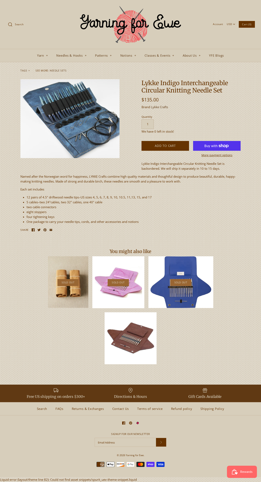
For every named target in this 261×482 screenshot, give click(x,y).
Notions (128, 55)
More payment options (216, 155)
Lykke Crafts (159, 107)
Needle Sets (58, 70)
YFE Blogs (216, 55)
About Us (192, 55)
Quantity (147, 117)
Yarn (42, 55)
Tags (25, 70)
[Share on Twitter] (39, 229)
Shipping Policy (212, 409)
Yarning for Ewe (135, 455)
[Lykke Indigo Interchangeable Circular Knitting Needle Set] (69, 118)
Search (42, 409)
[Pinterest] (130, 423)
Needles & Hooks (71, 55)
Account (218, 24)
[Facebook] (123, 423)
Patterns (103, 55)
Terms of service (150, 409)
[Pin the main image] (44, 229)
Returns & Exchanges (88, 409)
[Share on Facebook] (33, 229)
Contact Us (120, 409)
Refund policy (181, 409)
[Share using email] (50, 229)
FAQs (59, 409)
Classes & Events (159, 55)
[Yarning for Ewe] (130, 6)
